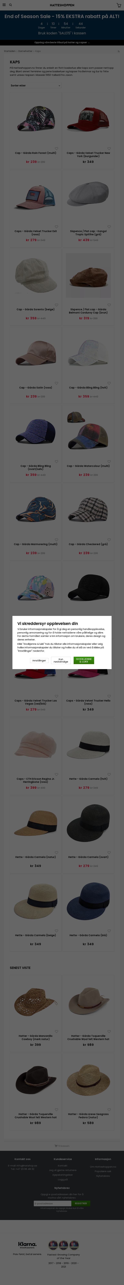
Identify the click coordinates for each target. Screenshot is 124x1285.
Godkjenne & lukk (84, 660)
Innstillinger (39, 660)
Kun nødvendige (61, 660)
